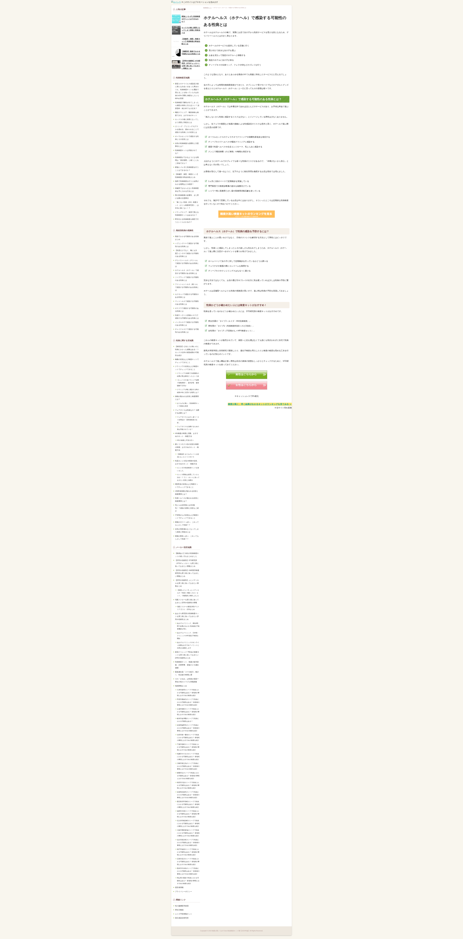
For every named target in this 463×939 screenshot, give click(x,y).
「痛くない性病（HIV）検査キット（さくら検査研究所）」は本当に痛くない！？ (187, 205)
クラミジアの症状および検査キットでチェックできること (187, 367)
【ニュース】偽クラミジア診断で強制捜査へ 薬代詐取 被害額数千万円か (188, 383)
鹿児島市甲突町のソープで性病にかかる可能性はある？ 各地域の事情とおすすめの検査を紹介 (188, 804)
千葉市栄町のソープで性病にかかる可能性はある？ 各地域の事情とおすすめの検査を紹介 (188, 747)
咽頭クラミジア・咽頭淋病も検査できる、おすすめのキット (187, 113)
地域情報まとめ (181, 686)
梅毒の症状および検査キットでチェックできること (187, 360)
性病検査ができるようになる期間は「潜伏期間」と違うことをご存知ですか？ (187, 160)
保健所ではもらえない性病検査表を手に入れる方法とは (187, 189)
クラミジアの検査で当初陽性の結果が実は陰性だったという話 (188, 374)
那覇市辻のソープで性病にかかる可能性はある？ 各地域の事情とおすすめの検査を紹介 (188, 775)
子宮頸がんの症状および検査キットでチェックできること (187, 516)
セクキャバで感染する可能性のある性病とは (187, 295)
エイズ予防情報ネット (183, 914)
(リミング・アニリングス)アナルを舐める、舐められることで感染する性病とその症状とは (187, 129)
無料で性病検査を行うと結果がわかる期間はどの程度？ (187, 182)
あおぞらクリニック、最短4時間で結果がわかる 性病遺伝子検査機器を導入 (188, 626)
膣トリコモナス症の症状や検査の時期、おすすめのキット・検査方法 (187, 447)
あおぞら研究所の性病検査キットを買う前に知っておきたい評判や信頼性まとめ (187, 616)
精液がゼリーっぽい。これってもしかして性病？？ (187, 523)
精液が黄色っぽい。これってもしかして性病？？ (187, 537)
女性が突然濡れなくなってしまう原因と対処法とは (187, 530)
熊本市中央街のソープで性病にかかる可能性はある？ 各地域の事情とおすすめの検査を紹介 (188, 871)
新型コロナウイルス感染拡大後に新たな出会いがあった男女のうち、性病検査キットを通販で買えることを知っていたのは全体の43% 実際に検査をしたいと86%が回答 (187, 91)
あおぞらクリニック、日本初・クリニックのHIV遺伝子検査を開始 (188, 635)
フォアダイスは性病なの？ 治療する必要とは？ (187, 411)
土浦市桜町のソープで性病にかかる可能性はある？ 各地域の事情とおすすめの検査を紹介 (188, 712)
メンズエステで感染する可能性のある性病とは (187, 323)
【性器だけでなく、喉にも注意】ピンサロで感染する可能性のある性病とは (187, 253)
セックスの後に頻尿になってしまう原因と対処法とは (191, 30)
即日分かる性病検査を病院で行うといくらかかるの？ (187, 220)
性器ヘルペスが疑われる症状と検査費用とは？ (187, 499)
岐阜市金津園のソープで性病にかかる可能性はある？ (188, 720)
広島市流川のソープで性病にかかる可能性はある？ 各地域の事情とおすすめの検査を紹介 (188, 861)
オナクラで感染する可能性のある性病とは (187, 309)
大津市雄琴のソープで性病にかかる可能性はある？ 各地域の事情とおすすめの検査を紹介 (188, 692)
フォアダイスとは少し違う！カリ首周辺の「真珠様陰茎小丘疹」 (188, 420)
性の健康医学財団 (182, 906)
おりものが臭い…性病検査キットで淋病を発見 (188, 404)
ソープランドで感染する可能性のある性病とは (187, 278)
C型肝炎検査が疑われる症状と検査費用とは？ (186, 492)
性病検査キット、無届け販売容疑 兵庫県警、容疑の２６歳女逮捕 (187, 665)
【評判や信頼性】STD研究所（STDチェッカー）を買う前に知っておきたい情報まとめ (191, 64)
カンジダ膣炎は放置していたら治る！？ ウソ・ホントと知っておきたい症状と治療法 (188, 477)
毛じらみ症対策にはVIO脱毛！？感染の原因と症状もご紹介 (187, 508)
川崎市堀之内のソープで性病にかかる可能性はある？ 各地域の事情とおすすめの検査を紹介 (188, 766)
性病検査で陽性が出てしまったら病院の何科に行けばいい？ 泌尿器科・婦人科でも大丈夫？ (187, 105)
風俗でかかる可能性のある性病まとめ (187, 237)
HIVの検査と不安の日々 (185, 440)
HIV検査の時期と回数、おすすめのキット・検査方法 (186, 434)
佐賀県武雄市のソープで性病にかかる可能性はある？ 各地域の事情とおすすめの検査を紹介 (188, 795)
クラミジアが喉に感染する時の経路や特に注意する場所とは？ (188, 391)
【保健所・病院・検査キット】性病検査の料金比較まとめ (191, 41)
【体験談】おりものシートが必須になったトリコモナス (188, 455)
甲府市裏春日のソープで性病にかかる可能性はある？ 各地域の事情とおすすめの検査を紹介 (188, 702)
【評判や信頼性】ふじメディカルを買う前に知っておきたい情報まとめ (187, 583)
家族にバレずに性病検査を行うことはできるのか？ (191, 18)
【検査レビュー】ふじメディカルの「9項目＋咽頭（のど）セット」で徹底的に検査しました (188, 593)
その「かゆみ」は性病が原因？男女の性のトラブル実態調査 (187, 680)
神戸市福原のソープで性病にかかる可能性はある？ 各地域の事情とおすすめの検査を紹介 (188, 852)
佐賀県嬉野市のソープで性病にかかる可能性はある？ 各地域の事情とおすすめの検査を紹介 (188, 728)
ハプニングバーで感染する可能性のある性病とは (187, 244)
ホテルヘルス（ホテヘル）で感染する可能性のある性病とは (187, 271)
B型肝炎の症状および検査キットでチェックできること (186, 485)
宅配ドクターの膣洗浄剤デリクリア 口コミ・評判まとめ (188, 608)
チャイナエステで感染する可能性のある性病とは (187, 330)
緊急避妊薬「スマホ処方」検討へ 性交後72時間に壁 (187, 673)
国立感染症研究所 (182, 918)
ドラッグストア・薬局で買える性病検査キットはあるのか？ (187, 213)
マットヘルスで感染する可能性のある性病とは (187, 302)
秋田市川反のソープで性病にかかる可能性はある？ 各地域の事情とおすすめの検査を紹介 (188, 785)
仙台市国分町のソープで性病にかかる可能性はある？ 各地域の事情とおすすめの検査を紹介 (188, 842)
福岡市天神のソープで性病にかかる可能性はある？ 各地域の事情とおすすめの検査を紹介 (188, 814)
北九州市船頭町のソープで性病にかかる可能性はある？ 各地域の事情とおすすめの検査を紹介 (188, 823)
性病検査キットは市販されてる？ (186, 151)
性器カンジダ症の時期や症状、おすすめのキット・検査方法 (187, 462)
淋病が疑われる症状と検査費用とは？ (187, 397)
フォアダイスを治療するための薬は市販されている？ (188, 428)
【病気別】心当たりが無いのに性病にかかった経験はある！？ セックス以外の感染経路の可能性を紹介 (187, 350)
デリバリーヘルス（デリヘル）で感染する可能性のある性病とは (187, 263)
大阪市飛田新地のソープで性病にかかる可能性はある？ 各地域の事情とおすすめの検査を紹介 (188, 833)
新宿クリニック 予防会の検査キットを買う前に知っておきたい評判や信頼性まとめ (187, 655)
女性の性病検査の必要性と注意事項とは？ (187, 144)
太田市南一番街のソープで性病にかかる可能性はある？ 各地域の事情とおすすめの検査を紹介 (188, 737)
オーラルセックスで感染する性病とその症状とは (187, 137)
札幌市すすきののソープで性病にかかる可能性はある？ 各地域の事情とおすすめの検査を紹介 (188, 756)
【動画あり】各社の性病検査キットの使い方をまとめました (187, 554)
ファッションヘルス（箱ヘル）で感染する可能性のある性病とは (187, 287)
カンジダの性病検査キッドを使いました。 (188, 469)
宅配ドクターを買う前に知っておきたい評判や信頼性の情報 (187, 601)
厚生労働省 (179, 910)
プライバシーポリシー (183, 891)
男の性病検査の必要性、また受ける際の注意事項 (187, 196)
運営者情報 (179, 887)
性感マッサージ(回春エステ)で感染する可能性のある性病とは (187, 316)
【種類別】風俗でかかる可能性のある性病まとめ (191, 52)
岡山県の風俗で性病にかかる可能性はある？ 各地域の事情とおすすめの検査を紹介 (188, 880)
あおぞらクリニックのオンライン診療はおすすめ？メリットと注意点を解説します (188, 645)
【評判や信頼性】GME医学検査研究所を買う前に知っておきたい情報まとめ (187, 573)
